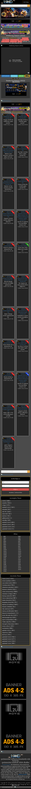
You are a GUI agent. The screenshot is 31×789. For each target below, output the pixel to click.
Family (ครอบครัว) (9, 600)
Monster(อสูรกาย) (9, 617)
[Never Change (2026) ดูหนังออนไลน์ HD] (8, 310)
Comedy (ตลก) (8, 585)
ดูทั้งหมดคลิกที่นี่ (16, 112)
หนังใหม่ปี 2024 (8, 525)
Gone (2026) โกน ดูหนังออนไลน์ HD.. (8, 345)
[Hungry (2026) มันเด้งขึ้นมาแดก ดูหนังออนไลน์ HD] (8, 116)
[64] (15, 32)
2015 (19, 561)
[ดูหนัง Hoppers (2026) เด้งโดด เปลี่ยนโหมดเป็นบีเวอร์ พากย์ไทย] (8, 441)
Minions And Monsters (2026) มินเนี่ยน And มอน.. (8, 155)
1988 (19, 540)
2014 (4, 561)
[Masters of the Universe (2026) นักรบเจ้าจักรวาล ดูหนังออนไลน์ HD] (8, 182)
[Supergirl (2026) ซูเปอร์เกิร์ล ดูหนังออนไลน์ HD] (22, 116)
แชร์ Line (21, 76)
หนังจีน (6, 501)
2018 (4, 564)
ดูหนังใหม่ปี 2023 (8, 637)
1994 (4, 545)
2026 (4, 571)
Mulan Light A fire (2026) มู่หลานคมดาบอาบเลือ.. (8, 414)
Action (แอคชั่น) (8, 581)
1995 (19, 545)
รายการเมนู (25, 2)
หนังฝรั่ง (6, 503)
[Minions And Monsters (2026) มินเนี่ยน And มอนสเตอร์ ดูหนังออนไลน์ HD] (8, 149)
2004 (5, 553)
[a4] (15, 752)
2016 (4, 563)
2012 (4, 559)
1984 (4, 538)
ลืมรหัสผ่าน (11, 492)
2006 (4, 554)
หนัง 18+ (6, 512)
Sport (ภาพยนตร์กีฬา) (9, 620)
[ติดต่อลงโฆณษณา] (15, 101)
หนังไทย (6, 516)
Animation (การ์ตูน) (9, 594)
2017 (19, 563)
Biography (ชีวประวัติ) (9, 602)
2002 (4, 551)
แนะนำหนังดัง (7, 628)
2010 (4, 558)
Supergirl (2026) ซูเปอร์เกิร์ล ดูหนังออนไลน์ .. (23, 121)
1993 (19, 543)
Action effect (8, 626)
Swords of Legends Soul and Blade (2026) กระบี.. (23, 223)
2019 (19, 564)
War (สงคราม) (8, 609)
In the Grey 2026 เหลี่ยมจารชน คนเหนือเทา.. (23, 249)
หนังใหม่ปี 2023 (8, 522)
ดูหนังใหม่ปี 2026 (8, 529)
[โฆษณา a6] (15, 26)
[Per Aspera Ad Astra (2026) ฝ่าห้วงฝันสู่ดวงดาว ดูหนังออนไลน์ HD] (22, 279)
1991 (19, 541)
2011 (19, 558)
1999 (19, 548)
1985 (19, 538)
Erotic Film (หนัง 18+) (9, 615)
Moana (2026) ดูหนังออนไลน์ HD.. (8, 378)
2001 (19, 550)
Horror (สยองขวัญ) (9, 598)
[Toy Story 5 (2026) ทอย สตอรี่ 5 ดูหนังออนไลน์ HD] (22, 343)
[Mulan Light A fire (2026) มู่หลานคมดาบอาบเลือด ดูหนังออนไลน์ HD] (8, 408)
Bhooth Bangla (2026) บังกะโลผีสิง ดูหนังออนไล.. (8, 283)
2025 (19, 569)
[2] (15, 787)
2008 (4, 556)
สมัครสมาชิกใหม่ (18, 492)
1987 (4, 540)
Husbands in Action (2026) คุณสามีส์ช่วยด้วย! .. (22, 317)
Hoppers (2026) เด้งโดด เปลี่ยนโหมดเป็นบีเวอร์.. (8, 220)
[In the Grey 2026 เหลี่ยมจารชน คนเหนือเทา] (22, 245)
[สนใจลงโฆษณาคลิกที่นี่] (15, 475)
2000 (5, 550)
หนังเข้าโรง (7, 633)
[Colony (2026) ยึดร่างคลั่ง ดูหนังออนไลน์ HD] (22, 181)
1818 (4, 536)
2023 (19, 568)
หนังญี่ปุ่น (6, 520)
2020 (4, 566)
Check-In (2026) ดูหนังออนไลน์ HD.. (8, 248)
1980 (19, 536)
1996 (4, 546)
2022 (4, 568)
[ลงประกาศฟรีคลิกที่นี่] (15, 673)
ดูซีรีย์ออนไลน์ (7, 518)
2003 (19, 551)
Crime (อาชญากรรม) (10, 592)
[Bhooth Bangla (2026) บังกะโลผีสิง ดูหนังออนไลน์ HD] (8, 278)
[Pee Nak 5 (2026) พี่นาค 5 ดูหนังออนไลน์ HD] (22, 148)
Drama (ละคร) (8, 579)
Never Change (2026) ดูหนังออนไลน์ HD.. (8, 315)
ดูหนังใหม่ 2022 (8, 630)
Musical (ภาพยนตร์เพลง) (10, 613)
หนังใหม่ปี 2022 (13, 38)
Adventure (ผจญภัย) (10, 587)
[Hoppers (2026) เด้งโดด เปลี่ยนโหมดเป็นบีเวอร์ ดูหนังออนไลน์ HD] (8, 214)
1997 (19, 546)
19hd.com (28, 784)
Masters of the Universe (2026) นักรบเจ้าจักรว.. (8, 187)
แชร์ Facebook (5, 76)
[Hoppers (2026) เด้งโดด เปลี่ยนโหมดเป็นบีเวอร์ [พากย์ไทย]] (22, 407)
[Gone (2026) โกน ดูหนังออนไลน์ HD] (8, 342)
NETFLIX (6, 635)
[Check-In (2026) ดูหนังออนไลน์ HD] (8, 245)
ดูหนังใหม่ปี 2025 (8, 527)
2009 (19, 556)
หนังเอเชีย (6, 509)
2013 (19, 559)
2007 (19, 554)
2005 (19, 553)
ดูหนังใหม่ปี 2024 (8, 639)
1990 (4, 541)
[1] (15, 29)
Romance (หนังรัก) (9, 589)
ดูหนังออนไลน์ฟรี (23, 774)
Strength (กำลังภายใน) (10, 624)
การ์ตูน (6, 505)
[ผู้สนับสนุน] (16, 87)
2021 (19, 566)
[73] (15, 109)
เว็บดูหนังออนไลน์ (6, 764)
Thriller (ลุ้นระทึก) (9, 622)
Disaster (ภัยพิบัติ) (8, 607)
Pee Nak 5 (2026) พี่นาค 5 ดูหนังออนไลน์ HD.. (23, 153)
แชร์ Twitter (14, 76)
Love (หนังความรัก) (9, 583)
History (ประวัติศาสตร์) (10, 611)
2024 (4, 569)
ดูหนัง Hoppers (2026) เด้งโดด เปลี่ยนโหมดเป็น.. (8, 446)
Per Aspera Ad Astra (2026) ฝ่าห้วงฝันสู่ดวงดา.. (22, 284)
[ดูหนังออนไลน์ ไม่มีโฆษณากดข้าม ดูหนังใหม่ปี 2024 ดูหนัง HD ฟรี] (15, 2)
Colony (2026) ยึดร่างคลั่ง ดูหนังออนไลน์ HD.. (23, 186)
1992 (4, 543)
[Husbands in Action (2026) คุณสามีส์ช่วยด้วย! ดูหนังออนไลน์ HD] (22, 311)
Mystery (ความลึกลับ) (10, 605)
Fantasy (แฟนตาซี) (9, 596)
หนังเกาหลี (6, 514)
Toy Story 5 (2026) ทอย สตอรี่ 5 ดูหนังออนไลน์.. (23, 347)
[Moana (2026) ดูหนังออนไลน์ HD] (8, 374)
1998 (4, 548)
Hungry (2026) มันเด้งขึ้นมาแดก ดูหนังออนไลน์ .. (8, 121)
